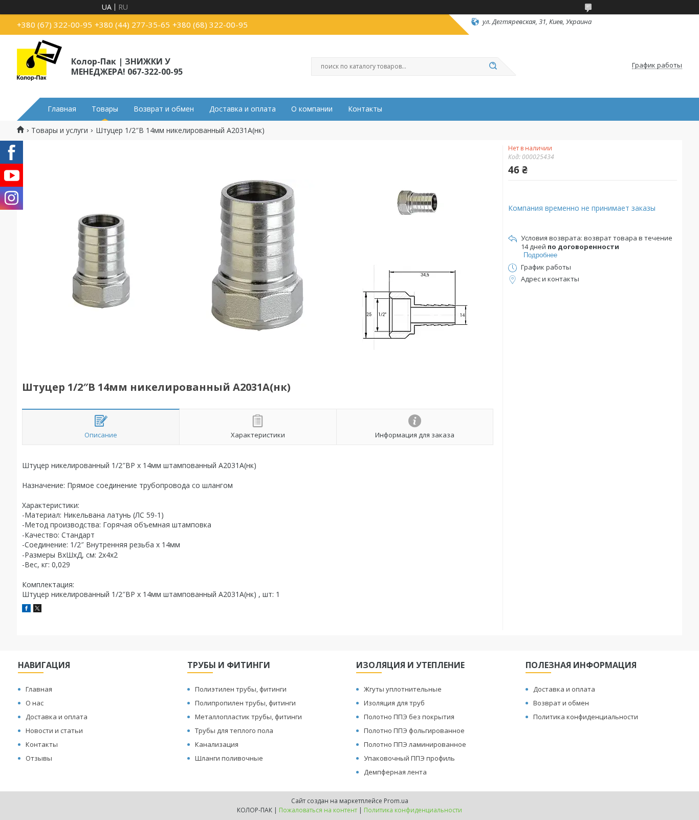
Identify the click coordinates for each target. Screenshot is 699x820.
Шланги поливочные (229, 758)
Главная (62, 109)
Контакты (365, 109)
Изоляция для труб (394, 702)
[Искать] (493, 66)
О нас (34, 702)
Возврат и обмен (164, 109)
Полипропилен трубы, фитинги (245, 702)
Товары (105, 109)
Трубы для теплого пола (234, 730)
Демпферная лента (395, 772)
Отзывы (39, 758)
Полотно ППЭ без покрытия (409, 716)
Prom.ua (396, 800)
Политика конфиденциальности (585, 716)
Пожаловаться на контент (318, 810)
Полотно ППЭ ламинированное (415, 744)
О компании (312, 109)
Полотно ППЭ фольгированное (414, 730)
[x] (37, 609)
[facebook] (26, 609)
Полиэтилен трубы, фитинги (241, 689)
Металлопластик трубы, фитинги (248, 716)
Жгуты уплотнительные (403, 689)
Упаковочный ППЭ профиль (409, 758)
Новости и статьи (54, 730)
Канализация (216, 744)
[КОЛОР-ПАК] (39, 65)
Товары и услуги (59, 130)
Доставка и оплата (242, 109)
